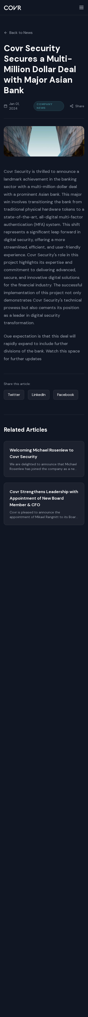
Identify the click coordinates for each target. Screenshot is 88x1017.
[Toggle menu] (81, 7)
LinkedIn (39, 394)
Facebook (65, 394)
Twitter (14, 394)
